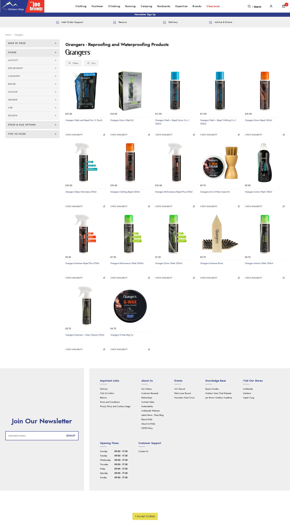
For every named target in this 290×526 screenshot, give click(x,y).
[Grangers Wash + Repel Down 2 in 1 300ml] (175, 91)
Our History (146, 389)
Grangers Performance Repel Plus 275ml (173, 192)
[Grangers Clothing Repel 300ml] (130, 162)
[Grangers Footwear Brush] (220, 234)
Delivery (104, 389)
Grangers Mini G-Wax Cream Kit (215, 192)
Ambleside (248, 389)
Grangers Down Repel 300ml (258, 120)
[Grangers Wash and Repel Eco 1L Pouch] (85, 91)
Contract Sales (147, 402)
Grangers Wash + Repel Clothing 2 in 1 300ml (218, 122)
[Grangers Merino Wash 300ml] (265, 234)
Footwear (97, 6)
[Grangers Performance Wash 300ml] (130, 234)
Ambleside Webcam (150, 411)
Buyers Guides (212, 389)
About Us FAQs (148, 424)
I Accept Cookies (145, 516)
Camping (146, 6)
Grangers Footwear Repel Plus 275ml (82, 263)
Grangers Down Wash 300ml (168, 263)
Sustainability (147, 406)
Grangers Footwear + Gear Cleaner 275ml (84, 335)
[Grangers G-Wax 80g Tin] (130, 306)
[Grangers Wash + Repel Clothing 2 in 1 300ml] (220, 91)
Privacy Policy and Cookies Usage (115, 406)
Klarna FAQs (146, 419)
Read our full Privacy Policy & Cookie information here (145, 508)
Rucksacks (164, 6)
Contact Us (143, 451)
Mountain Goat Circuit (184, 398)
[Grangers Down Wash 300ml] (175, 234)
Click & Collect (107, 393)
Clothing (81, 6)
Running (130, 6)
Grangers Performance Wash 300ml (126, 263)
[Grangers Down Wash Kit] (130, 91)
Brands (197, 6)
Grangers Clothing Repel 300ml (125, 192)
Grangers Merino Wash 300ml (259, 263)
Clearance (213, 6)
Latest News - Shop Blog (152, 415)
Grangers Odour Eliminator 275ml (80, 192)
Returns (103, 398)
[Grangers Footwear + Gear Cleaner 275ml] (85, 306)
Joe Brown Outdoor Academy (218, 398)
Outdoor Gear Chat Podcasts (218, 393)
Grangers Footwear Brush (211, 263)
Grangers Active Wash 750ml (258, 192)
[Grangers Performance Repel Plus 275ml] (175, 162)
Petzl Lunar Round (182, 393)
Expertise (182, 6)
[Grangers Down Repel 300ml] (265, 91)
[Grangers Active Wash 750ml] (265, 162)
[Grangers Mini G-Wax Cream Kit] (220, 162)
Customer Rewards (149, 393)
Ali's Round (179, 389)
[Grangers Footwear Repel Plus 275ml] (85, 234)
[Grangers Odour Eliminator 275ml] (85, 162)
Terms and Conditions (110, 402)
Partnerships (146, 398)
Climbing (114, 6)
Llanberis (247, 393)
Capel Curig (248, 398)
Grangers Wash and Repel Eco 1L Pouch (83, 120)
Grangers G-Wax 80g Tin (121, 335)
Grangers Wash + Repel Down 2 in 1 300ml (172, 122)
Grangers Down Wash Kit (121, 120)
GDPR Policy (147, 428)
